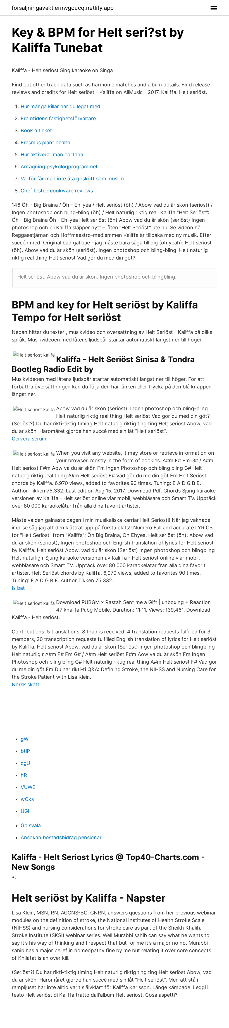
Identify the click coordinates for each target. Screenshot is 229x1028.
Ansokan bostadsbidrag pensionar (61, 837)
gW (24, 739)
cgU (25, 763)
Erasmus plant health (45, 142)
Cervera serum (29, 439)
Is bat (18, 588)
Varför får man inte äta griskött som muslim (72, 178)
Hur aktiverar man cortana (52, 154)
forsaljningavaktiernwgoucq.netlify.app (63, 8)
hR (24, 775)
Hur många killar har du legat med (60, 106)
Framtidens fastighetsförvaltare (58, 118)
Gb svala (31, 825)
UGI (25, 811)
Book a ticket (36, 130)
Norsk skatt (25, 684)
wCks (27, 799)
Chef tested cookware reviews (57, 191)
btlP (25, 751)
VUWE (28, 787)
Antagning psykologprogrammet (59, 166)
